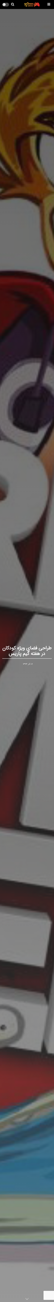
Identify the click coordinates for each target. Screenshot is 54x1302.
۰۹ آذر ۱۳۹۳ (28, 664)
